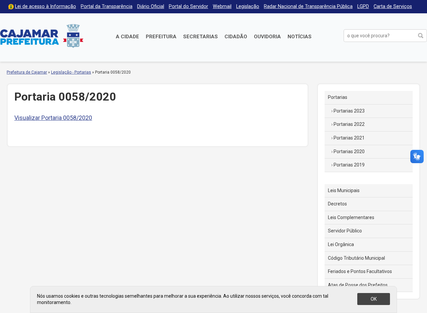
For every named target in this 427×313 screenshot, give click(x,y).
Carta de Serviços (393, 6)
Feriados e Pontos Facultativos (360, 271)
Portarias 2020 (349, 151)
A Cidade (127, 37)
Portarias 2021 (349, 138)
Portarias (337, 97)
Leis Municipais (344, 190)
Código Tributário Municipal (356, 258)
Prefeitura (161, 37)
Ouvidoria (267, 37)
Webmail (222, 6)
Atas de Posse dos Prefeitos (358, 285)
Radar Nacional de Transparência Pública (308, 6)
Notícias (300, 37)
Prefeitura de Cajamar (41, 36)
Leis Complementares (351, 217)
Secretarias (200, 37)
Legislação (247, 6)
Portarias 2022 (349, 124)
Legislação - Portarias (71, 72)
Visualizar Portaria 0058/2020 (53, 117)
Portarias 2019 (349, 164)
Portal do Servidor (188, 6)
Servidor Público (345, 230)
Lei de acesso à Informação (45, 6)
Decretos (337, 203)
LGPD (363, 6)
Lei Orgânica (341, 244)
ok (374, 299)
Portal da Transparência (106, 6)
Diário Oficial (150, 6)
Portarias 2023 (349, 111)
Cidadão (236, 37)
